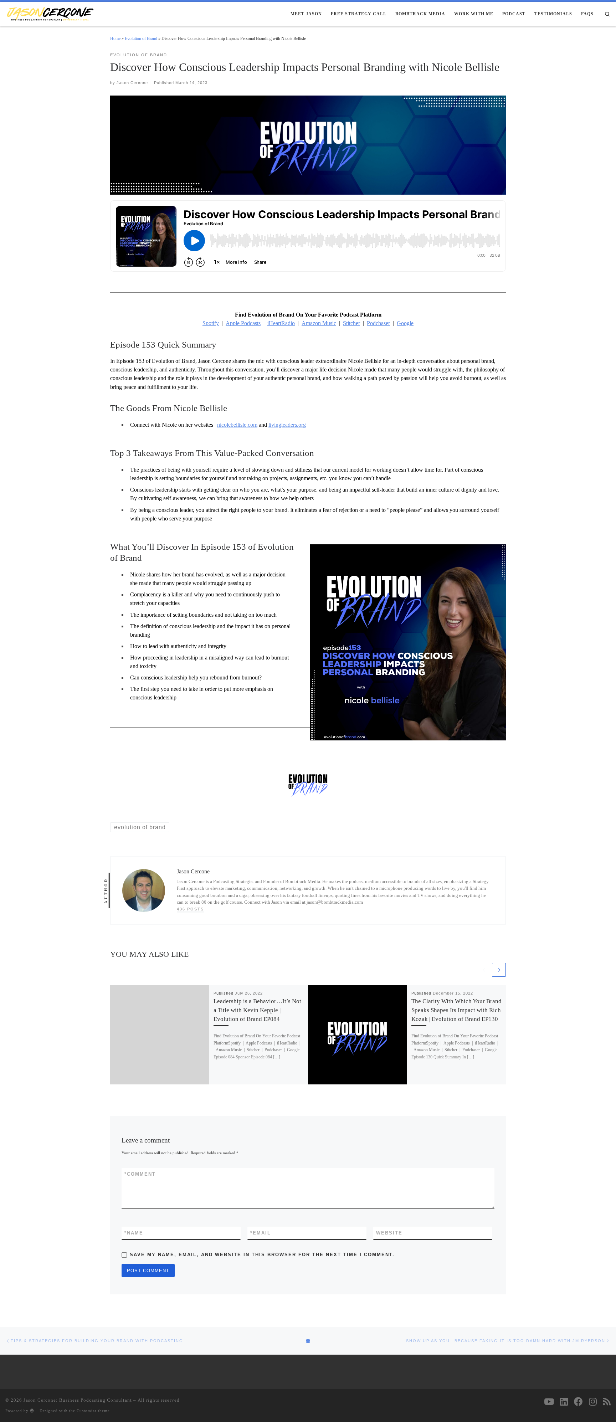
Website (389, 1233)
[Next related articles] (499, 970)
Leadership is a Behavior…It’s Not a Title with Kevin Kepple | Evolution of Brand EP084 (257, 1010)
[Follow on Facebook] (578, 1401)
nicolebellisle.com (237, 425)
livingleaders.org (287, 425)
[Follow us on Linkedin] (564, 1401)
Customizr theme (93, 1410)
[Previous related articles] (484, 970)
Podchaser (378, 323)
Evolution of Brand (141, 38)
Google (405, 323)
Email (260, 1233)
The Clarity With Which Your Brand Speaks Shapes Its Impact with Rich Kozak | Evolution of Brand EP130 (456, 1010)
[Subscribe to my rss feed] (607, 1401)
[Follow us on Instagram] (593, 1401)
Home (115, 38)
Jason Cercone (132, 83)
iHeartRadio (281, 323)
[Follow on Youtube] (549, 1401)
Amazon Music (319, 323)
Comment (140, 1174)
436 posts (190, 909)
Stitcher (351, 323)
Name (133, 1233)
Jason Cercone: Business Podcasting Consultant (78, 1400)
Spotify (210, 323)
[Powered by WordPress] (32, 1410)
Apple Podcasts (243, 323)
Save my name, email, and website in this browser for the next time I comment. (262, 1254)
